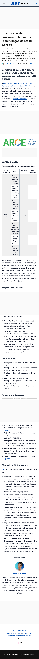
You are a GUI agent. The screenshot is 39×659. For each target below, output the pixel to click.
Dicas (4, 469)
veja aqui (7, 459)
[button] (36, 3)
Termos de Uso (22, 631)
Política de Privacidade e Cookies (19, 636)
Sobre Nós (10, 633)
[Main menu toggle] (4, 3)
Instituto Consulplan (20, 99)
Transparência (27, 633)
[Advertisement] (19, 18)
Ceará (6, 430)
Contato (18, 633)
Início (13, 631)
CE (31, 63)
